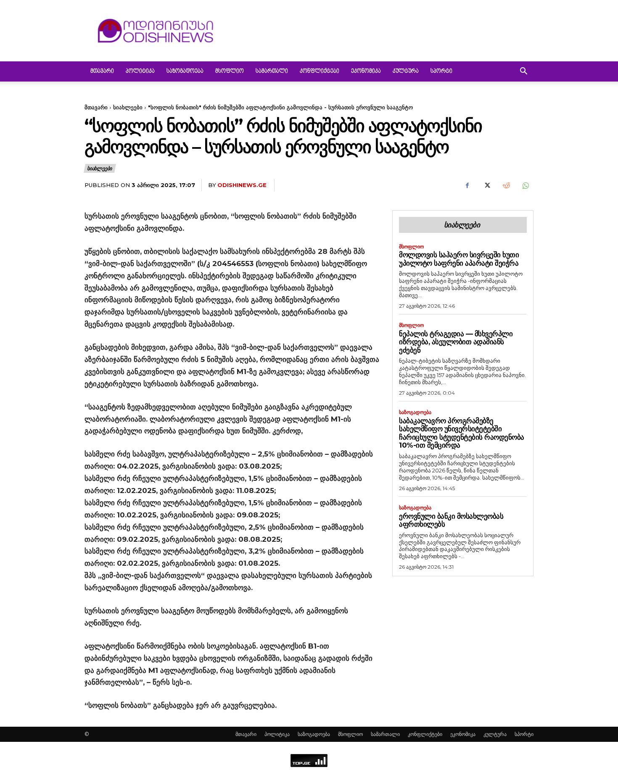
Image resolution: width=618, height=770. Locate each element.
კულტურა (406, 71)
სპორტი (441, 71)
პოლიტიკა (140, 71)
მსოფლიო (229, 71)
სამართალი (272, 71)
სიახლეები (128, 107)
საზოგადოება (184, 71)
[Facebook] (467, 185)
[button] (523, 72)
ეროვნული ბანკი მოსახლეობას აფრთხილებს (451, 520)
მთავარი (102, 71)
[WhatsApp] (525, 185)
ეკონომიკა (366, 71)
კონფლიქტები (319, 71)
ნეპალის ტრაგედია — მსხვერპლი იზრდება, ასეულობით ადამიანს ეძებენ (455, 342)
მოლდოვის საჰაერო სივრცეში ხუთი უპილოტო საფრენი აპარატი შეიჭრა (459, 259)
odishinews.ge (242, 185)
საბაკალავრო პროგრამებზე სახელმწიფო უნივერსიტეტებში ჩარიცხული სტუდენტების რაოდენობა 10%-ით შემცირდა (461, 433)
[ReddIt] (505, 185)
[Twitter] (486, 185)
